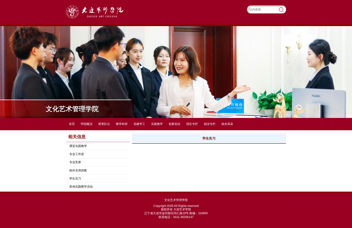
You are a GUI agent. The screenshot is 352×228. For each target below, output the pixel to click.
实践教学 (157, 123)
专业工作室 (76, 154)
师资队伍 (104, 123)
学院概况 (86, 123)
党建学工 (139, 123)
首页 (72, 123)
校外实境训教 (78, 170)
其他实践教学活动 (81, 186)
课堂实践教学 (78, 146)
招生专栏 (192, 123)
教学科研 (122, 123)
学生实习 (75, 178)
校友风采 (227, 123)
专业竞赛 (75, 162)
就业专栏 (210, 123)
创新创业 (174, 123)
